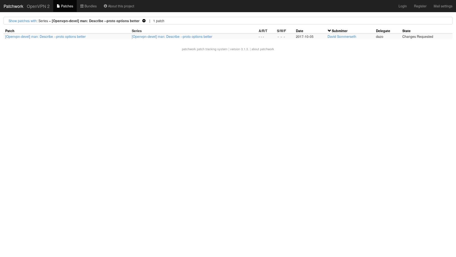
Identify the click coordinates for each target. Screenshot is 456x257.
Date (299, 30)
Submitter (339, 30)
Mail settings (443, 6)
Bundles (90, 6)
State (406, 30)
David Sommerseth (342, 36)
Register (420, 6)
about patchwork (263, 49)
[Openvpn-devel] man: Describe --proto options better (45, 36)
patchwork (189, 49)
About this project (120, 6)
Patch (9, 30)
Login (403, 6)
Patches (66, 6)
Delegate (383, 30)
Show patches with (23, 20)
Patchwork (13, 6)
